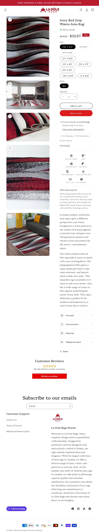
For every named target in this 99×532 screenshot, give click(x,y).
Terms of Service (14, 425)
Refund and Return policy (18, 431)
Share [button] (65, 351)
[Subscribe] (70, 406)
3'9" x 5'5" (67, 64)
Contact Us (11, 419)
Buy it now (76, 113)
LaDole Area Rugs (20, 530)
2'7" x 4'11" (69, 53)
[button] (5, 10)
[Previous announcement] (5, 3)
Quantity (63, 91)
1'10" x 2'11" (68, 46)
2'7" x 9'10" (68, 58)
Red (64, 86)
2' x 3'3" (85, 47)
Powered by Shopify (34, 530)
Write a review (49, 376)
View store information (73, 129)
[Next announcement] (94, 3)
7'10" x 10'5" (68, 75)
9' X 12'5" (84, 75)
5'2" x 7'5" (83, 64)
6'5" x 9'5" (67, 70)
